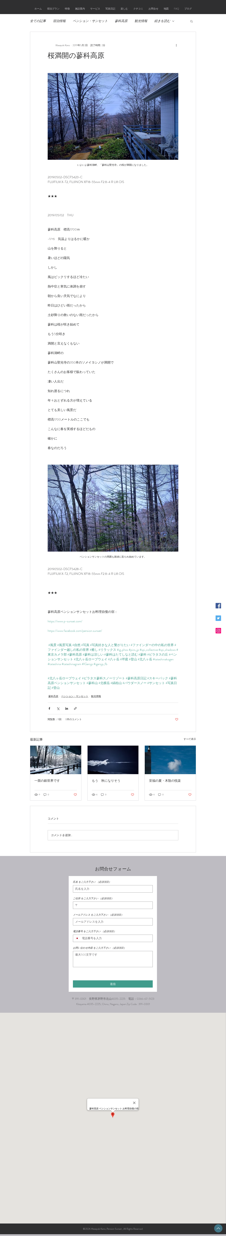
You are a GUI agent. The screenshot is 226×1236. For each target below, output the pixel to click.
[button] (191, 21)
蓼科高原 (121, 21)
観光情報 (141, 21)
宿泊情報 (59, 21)
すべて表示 (190, 739)
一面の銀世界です (47, 780)
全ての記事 (38, 21)
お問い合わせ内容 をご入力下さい (99, 948)
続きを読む (162, 21)
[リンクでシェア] (75, 708)
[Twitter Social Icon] (218, 618)
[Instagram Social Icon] (218, 630)
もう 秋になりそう (106, 780)
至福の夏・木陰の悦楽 (165, 780)
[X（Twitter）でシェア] (58, 708)
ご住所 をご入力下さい (93, 898)
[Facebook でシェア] (49, 708)
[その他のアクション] (176, 45)
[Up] (218, 1228)
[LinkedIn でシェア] (66, 708)
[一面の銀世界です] (55, 760)
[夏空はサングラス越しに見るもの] (113, 760)
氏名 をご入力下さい (92, 882)
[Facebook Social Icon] (218, 605)
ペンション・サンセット (90, 21)
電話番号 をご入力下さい (94, 931)
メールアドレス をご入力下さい (98, 914)
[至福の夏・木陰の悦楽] (170, 760)
